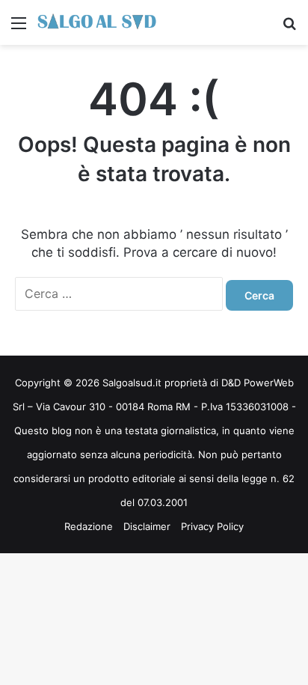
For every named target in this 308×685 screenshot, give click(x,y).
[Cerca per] (289, 28)
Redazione (88, 526)
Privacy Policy (212, 526)
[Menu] (18, 28)
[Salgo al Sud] (97, 22)
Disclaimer (146, 526)
